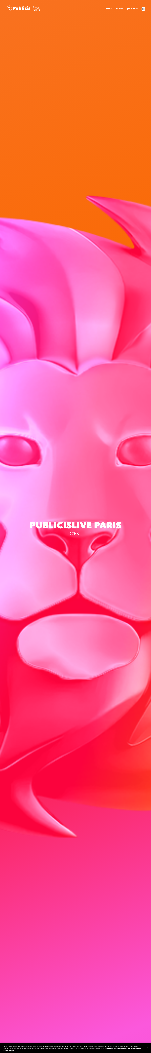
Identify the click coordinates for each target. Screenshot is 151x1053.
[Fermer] (147, 1047)
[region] (75, 1048)
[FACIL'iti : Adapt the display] (143, 9)
